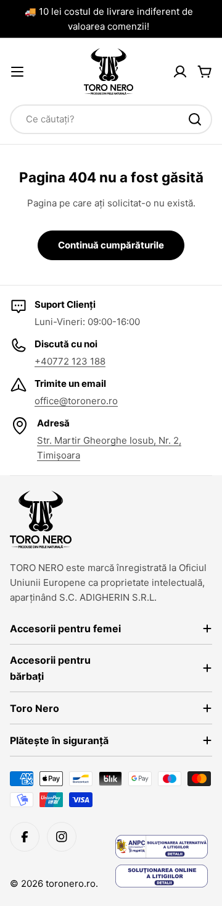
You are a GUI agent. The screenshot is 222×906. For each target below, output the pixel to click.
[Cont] (180, 71)
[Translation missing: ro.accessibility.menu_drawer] (17, 71)
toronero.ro (71, 883)
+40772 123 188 (70, 361)
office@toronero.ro (76, 401)
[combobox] (111, 119)
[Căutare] (194, 119)
